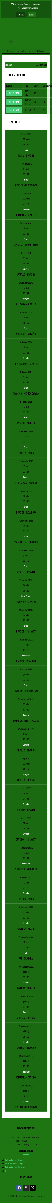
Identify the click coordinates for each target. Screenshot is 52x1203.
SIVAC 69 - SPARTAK (26, 572)
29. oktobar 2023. (26, 580)
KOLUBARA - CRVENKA (26, 1077)
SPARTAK (28, 110)
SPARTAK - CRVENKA (26, 1018)
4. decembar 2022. (26, 907)
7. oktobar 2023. (26, 669)
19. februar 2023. (26, 877)
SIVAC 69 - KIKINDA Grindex (26, 393)
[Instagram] (26, 1188)
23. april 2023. (26, 758)
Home (9, 51)
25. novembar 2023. (26, 461)
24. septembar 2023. (26, 728)
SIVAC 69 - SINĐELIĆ (26, 423)
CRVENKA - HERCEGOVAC (26, 1107)
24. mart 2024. (26, 223)
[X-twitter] (33, 1188)
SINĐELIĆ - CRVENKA (26, 780)
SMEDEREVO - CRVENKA (26, 869)
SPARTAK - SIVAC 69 (26, 274)
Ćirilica (31, 14)
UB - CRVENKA (26, 958)
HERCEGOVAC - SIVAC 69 (26, 483)
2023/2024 (14, 102)
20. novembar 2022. (26, 966)
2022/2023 (14, 93)
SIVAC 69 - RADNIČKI (26, 334)
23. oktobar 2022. (26, 1085)
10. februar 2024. (26, 372)
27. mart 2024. (26, 193)
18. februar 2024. (26, 312)
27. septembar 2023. (26, 699)
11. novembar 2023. (26, 520)
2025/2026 (14, 110)
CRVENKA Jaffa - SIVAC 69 (26, 364)
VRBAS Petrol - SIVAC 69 (26, 542)
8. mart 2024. (26, 253)
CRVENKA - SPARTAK (26, 810)
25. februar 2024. (26, 282)
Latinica (21, 14)
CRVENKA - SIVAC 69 (26, 1047)
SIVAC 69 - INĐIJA (26, 453)
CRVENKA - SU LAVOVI (26, 839)
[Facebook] (19, 1188)
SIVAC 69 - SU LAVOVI (26, 631)
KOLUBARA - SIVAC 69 (26, 215)
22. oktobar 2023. (26, 609)
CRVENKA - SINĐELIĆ (26, 988)
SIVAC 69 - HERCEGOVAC (26, 185)
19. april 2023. (26, 788)
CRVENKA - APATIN (26, 929)
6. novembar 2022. (26, 1026)
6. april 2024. (26, 134)
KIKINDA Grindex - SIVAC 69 (26, 720)
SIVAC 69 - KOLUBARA (26, 512)
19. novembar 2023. (26, 490)
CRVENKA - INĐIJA (26, 899)
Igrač (22, 51)
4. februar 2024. (26, 401)
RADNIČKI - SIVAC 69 (26, 661)
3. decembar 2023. (26, 431)
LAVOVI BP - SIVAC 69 (26, 601)
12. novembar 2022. (26, 996)
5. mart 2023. (26, 818)
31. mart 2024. (26, 163)
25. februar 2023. (26, 847)
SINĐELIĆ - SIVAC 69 (26, 750)
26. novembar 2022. (26, 937)
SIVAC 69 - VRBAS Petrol (26, 245)
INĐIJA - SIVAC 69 (26, 155)
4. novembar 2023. (26, 550)
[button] (11, 42)
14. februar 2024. (26, 342)
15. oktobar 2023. (26, 639)
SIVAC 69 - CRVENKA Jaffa (26, 691)
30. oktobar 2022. (26, 1055)
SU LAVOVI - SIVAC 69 (26, 304)
